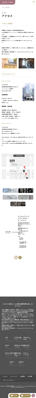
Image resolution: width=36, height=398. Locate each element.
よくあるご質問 (26, 354)
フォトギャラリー (26, 346)
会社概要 (22, 376)
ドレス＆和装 (18, 346)
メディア (21, 362)
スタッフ (12, 362)
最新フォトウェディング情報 (18, 354)
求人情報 (30, 376)
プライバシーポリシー (9, 380)
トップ (6, 338)
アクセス (5, 376)
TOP (3, 7)
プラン (7, 346)
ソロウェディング (9, 354)
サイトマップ (13, 376)
